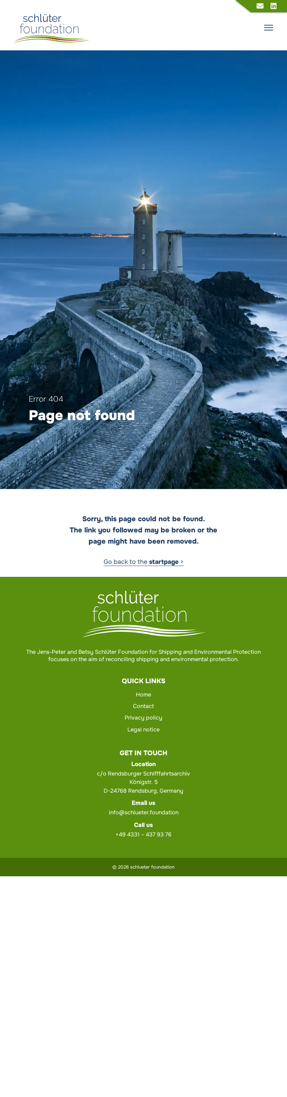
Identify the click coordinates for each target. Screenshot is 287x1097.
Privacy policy (143, 717)
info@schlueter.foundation (143, 812)
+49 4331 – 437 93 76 (143, 834)
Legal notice (143, 729)
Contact (143, 706)
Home (143, 694)
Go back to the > (144, 562)
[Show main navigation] (268, 27)
